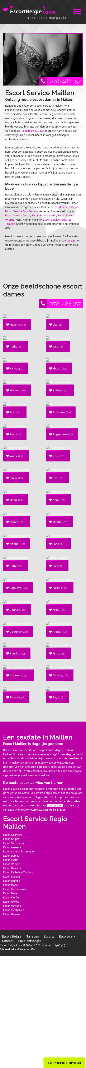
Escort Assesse (12, 847)
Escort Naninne (12, 868)
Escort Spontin (11, 876)
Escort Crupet (11, 839)
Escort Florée (11, 897)
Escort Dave (10, 893)
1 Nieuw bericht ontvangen (64, 1062)
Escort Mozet (11, 885)
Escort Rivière (11, 901)
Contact (8, 941)
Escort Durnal (11, 855)
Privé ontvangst (29, 941)
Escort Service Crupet (66, 207)
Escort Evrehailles (13, 910)
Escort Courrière (12, 834)
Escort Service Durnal (17, 215)
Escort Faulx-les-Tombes (18, 872)
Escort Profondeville (15, 889)
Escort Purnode (12, 905)
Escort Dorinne (11, 880)
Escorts (49, 936)
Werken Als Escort (28, 949)
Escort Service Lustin (44, 215)
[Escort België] (34, 10)
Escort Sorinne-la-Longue (18, 851)
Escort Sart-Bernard (14, 843)
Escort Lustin (10, 859)
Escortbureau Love (33, 130)
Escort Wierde (11, 864)
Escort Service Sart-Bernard (21, 211)
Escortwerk (67, 936)
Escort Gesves (11, 914)
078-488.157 (65, 81)
